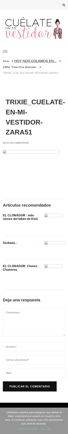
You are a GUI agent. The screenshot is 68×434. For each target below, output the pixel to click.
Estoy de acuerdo (27, 428)
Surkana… (10, 242)
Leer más (45, 428)
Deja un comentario (16, 143)
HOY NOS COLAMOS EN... (35, 61)
